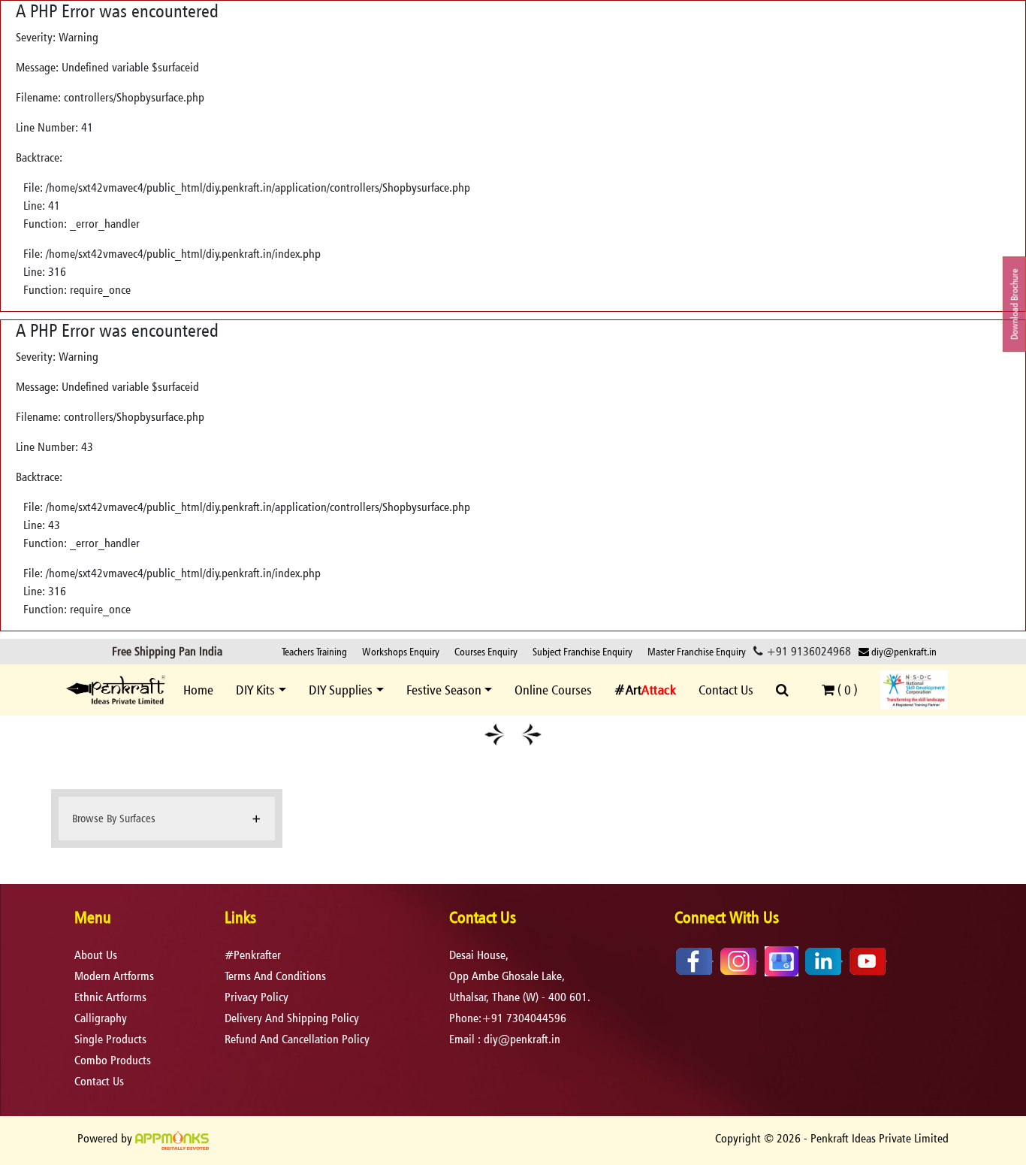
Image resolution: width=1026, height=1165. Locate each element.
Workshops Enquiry (400, 651)
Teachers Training (314, 651)
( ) (846, 689)
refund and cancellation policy (297, 1039)
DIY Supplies (341, 689)
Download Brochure (1014, 304)
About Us (95, 955)
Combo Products (112, 1060)
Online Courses (553, 689)
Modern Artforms (114, 976)
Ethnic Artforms (110, 997)
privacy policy (256, 997)
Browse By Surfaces (113, 818)
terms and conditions (275, 976)
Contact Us (726, 689)
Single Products (110, 1039)
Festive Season (443, 689)
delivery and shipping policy (292, 1018)
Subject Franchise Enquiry (582, 651)
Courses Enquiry (486, 651)
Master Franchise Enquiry (696, 651)
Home (198, 689)
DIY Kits (255, 689)
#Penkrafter (253, 955)
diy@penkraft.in (903, 651)
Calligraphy (100, 1018)
